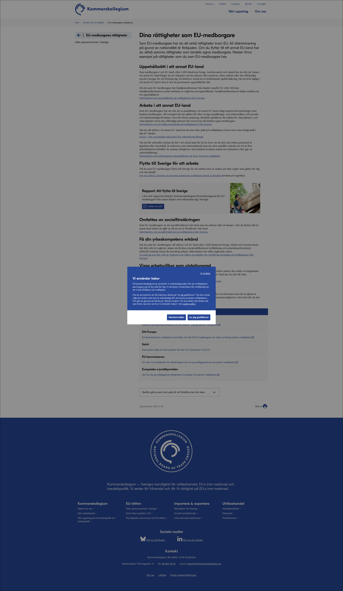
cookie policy (188, 303)
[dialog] (171, 295)
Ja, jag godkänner (199, 317)
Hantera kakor (176, 317)
